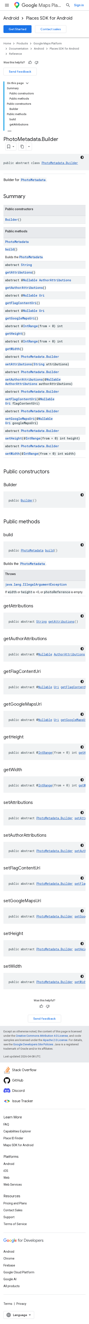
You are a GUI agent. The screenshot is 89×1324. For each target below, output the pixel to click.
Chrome (8, 1258)
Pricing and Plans (15, 1203)
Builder (11, 219)
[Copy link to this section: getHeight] (28, 737)
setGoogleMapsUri (20, 419)
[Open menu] (7, 5)
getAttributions (18, 272)
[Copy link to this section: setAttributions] (37, 802)
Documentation (18, 48)
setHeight (13, 438)
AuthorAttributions (55, 280)
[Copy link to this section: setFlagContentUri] (44, 868)
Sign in (79, 5)
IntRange (30, 326)
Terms (7, 1303)
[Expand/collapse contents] (27, 83)
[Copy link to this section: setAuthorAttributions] (50, 835)
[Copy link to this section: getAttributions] (37, 606)
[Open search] (68, 5)
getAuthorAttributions (24, 288)
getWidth (12, 349)
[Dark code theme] (82, 157)
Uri (41, 295)
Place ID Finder (13, 1138)
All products (11, 1286)
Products (22, 43)
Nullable (30, 280)
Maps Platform (50, 5)
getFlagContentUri (21, 303)
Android (11, 18)
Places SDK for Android (49, 18)
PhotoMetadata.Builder (59, 163)
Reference (15, 53)
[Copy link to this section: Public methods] (44, 522)
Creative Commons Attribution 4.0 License (42, 1035)
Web (6, 1177)
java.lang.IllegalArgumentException (36, 584)
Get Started (17, 29)
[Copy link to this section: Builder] (21, 485)
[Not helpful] (36, 62)
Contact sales (50, 29)
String (26, 265)
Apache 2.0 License (55, 1040)
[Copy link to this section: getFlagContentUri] (45, 671)
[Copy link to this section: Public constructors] (53, 472)
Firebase (9, 1265)
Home (7, 43)
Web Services (12, 1184)
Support (8, 1217)
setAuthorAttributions (24, 379)
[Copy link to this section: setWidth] (26, 966)
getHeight (13, 333)
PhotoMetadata (33, 180)
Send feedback (20, 71)
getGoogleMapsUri (20, 318)
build (9, 249)
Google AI (9, 1279)
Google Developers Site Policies (33, 1044)
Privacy (21, 1303)
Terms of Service (15, 1224)
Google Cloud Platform (18, 1272)
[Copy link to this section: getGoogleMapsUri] (45, 704)
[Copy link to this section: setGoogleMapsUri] (45, 901)
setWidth (12, 454)
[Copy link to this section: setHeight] (27, 933)
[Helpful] (30, 62)
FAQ (6, 1124)
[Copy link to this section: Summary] (29, 196)
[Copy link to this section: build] (17, 535)
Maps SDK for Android (18, 1145)
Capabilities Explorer (17, 1131)
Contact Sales (12, 1210)
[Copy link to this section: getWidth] (26, 770)
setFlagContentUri (20, 399)
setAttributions (18, 364)
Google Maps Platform (47, 43)
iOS (5, 1170)
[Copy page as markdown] (22, 146)
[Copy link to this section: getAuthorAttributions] (51, 639)
